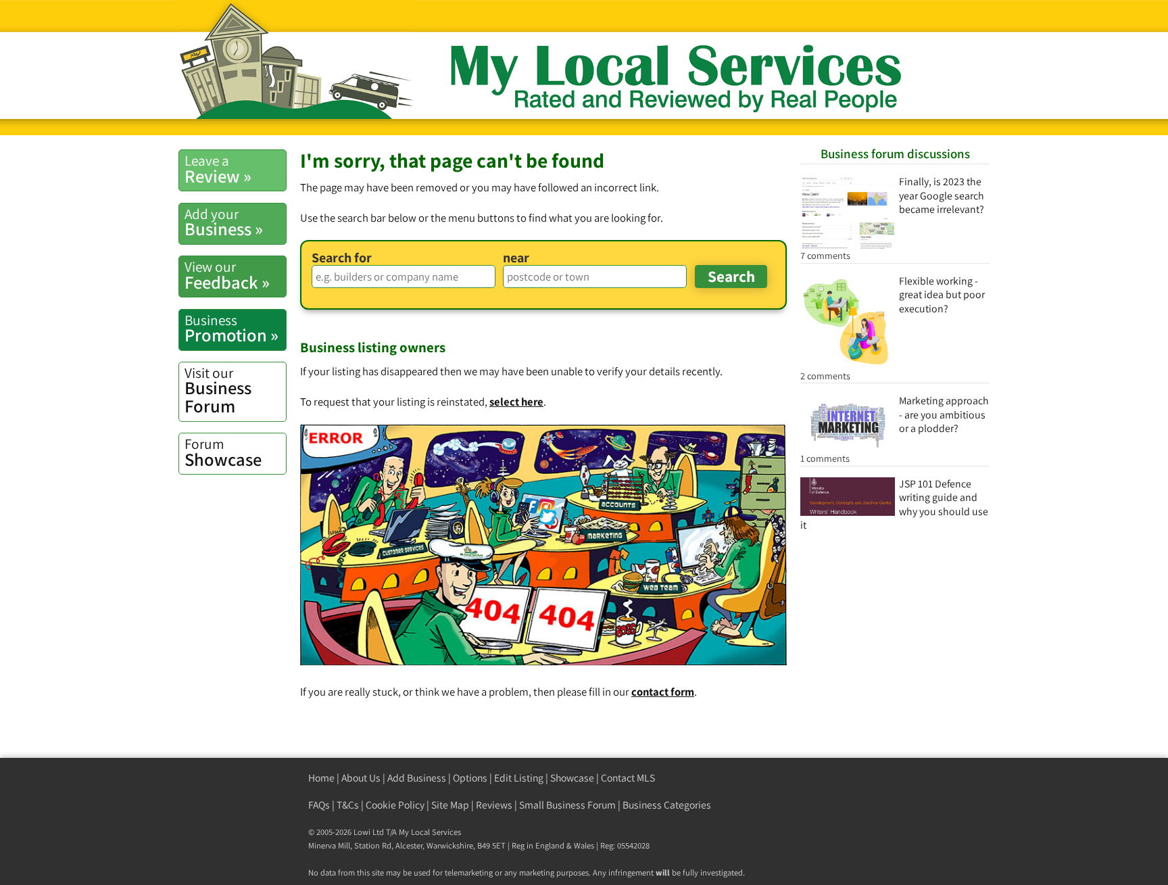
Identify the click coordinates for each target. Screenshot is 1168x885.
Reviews (494, 804)
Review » (218, 169)
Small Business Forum (567, 804)
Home (321, 777)
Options (470, 777)
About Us (361, 777)
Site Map (450, 804)
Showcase (223, 452)
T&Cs (348, 804)
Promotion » (231, 328)
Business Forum (218, 390)
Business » (224, 222)
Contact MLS (628, 777)
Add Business (416, 777)
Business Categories (667, 804)
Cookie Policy (395, 804)
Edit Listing (518, 777)
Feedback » (227, 275)
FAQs (319, 804)
